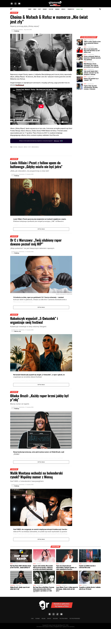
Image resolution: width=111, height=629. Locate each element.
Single (34, 9)
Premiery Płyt (71, 9)
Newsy (29, 9)
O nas (32, 618)
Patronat (37, 618)
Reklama (43, 618)
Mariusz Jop (17, 331)
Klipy (39, 9)
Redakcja (16, 31)
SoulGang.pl (19, 85)
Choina (15, 147)
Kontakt (49, 618)
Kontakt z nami (79, 9)
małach (21, 147)
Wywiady (45, 9)
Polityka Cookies (64, 618)
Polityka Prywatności (74, 618)
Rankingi (57, 9)
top (30, 147)
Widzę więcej (35, 147)
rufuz (25, 147)
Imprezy (63, 9)
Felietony (51, 9)
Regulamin (55, 618)
